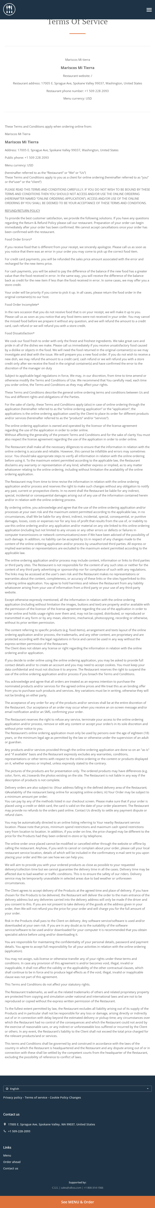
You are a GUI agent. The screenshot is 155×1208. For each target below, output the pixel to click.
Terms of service (36, 1097)
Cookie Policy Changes (65, 1097)
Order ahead (12, 1162)
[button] (149, 10)
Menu (7, 1155)
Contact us (10, 1168)
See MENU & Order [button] (77, 1202)
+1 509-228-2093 (19, 1131)
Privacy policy (12, 1097)
